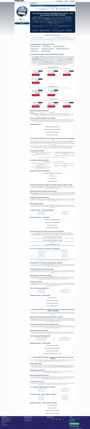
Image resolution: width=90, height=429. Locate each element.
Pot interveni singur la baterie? (52, 345)
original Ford (61, 383)
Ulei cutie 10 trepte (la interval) (64, 292)
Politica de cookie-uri (5, 425)
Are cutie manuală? (52, 178)
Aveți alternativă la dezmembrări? (52, 227)
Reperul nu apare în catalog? (52, 134)
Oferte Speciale (59, 1)
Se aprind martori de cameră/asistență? (52, 410)
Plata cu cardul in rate (27, 419)
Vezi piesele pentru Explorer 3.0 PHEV (50, 26)
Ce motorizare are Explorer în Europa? (52, 126)
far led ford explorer (65, 211)
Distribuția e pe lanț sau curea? (52, 303)
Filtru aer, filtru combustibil (41, 292)
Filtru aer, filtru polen (47, 46)
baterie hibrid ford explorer (65, 251)
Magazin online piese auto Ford (7, 418)
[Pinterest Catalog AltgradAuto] (59, 419)
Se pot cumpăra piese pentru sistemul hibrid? (52, 129)
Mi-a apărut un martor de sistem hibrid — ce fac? (52, 353)
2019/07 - (53, 9)
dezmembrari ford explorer (41, 211)
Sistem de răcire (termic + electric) (63, 48)
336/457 (57, 9)
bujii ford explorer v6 (65, 255)
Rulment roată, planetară (41, 391)
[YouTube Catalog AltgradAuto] (56, 419)
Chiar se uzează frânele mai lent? (52, 350)
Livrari (3, 423)
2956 (60, 9)
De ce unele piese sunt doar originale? (52, 132)
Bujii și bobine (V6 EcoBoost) (59, 46)
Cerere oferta (4, 422)
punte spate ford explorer (64, 395)
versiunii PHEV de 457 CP (61, 238)
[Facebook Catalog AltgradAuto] (53, 419)
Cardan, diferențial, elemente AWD (41, 388)
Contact (66, 1)
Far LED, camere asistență (65, 388)
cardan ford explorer (41, 395)
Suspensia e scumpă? (52, 407)
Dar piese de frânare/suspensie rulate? (52, 222)
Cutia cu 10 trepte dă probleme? (52, 305)
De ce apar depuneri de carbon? (52, 300)
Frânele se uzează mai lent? (52, 181)
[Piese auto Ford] (24, 1)
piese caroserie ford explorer (65, 214)
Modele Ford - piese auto (6, 419)
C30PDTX (64, 9)
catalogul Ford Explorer (41, 157)
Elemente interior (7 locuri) (65, 391)
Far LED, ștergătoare (34, 51)
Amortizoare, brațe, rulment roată (47, 48)
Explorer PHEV (39, 264)
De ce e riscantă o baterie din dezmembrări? (52, 348)
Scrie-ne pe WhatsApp (75, 423)
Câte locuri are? (52, 175)
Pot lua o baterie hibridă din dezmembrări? (52, 219)
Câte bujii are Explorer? (52, 297)
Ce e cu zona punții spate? (52, 405)
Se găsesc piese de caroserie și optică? (52, 413)
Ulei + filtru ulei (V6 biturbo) (41, 289)
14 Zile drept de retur (27, 418)
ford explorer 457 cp (41, 254)
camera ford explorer (41, 399)
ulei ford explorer (41, 255)
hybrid (68, 9)
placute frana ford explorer (41, 214)
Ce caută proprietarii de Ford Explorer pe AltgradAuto (45, 248)
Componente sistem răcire (65, 289)
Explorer (35, 312)
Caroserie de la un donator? (52, 225)
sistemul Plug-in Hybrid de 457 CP (51, 114)
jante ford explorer (64, 399)
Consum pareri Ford (5, 421)
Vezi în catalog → (36, 74)
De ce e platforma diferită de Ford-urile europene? (52, 173)
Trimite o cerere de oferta (74, 426)
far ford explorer (65, 254)
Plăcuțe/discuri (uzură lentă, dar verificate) (65, 338)
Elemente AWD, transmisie (45, 51)
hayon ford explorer (65, 398)
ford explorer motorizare (41, 251)
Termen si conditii (4, 424)
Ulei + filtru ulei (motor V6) (35, 46)
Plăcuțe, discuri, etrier (35, 48)
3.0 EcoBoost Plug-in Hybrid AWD (43, 9)
